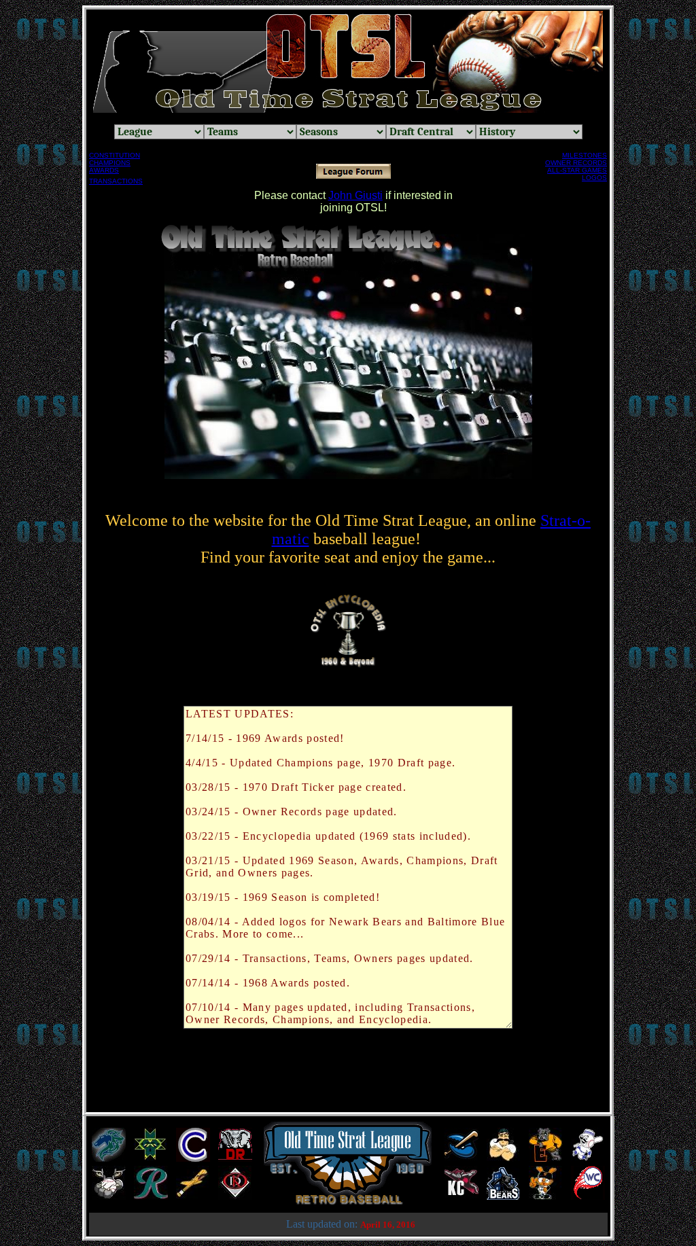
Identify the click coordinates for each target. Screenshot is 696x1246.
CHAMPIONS (109, 162)
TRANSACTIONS (116, 181)
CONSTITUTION (114, 155)
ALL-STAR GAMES (577, 170)
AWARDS (104, 170)
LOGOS (594, 177)
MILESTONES (584, 155)
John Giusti (355, 195)
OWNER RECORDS (576, 162)
